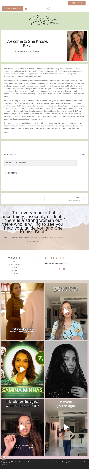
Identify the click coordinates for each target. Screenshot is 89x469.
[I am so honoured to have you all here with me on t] (22, 369)
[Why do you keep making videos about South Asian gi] (66, 427)
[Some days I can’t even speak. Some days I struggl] (66, 369)
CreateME (5, 464)
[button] (33, 3)
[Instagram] (26, 8)
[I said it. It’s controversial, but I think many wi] (22, 427)
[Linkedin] (64, 269)
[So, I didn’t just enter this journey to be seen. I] (66, 311)
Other (37, 51)
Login (82, 154)
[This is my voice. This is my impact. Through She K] (22, 311)
